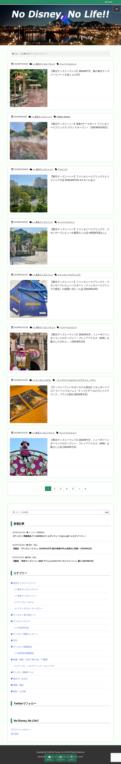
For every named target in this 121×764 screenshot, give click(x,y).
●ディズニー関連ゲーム (22, 672)
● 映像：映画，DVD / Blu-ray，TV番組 (29, 659)
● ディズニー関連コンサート (24, 634)
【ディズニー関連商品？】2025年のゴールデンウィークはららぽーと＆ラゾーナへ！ (49, 536)
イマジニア (62, 169)
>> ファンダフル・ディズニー (28, 608)
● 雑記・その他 (18, 691)
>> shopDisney (21, 627)
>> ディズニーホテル (41, 380)
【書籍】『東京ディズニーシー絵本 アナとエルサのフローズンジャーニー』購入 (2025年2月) (53, 561)
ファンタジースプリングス (69, 274)
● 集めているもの (19, 678)
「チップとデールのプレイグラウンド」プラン (76, 380)
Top (16, 53)
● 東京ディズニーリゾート (23, 583)
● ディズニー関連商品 (21, 646)
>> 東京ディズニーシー (42, 116)
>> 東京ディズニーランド (44, 64)
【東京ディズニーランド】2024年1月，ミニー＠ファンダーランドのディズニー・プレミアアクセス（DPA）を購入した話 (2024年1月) (79, 443)
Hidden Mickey (63, 116)
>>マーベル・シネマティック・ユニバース (34, 666)
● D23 (14, 640)
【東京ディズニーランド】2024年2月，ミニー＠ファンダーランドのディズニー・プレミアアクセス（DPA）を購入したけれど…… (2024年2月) (80, 338)
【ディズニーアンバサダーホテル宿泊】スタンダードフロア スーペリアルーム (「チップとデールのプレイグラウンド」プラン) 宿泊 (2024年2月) (79, 391)
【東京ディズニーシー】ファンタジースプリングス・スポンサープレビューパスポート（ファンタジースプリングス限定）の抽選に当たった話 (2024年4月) (79, 285)
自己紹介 (15, 733)
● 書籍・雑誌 (17, 685)
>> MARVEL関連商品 (24, 653)
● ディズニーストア (20, 621)
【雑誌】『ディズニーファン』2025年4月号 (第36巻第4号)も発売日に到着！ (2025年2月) (52, 548)
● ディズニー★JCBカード (23, 615)
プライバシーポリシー (21, 729)
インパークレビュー (68, 64)
